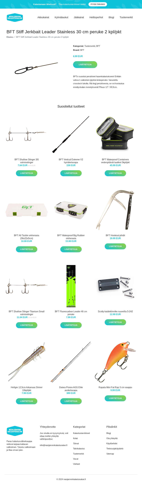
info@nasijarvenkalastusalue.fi (53, 445)
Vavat (75, 459)
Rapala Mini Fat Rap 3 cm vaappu (115, 387)
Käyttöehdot (111, 443)
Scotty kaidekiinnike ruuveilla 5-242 (115, 311)
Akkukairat (43, 17)
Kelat (75, 438)
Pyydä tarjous (98, 4)
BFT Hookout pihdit (115, 235)
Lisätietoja (85, 64)
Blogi (111, 17)
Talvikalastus (79, 448)
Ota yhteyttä (111, 438)
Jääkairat (79, 17)
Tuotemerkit (126, 17)
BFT (98, 46)
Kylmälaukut (61, 17)
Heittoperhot (96, 17)
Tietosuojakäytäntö (114, 448)
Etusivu (10, 37)
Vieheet (76, 464)
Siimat (76, 443)
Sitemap (110, 454)
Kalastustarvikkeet (81, 433)
